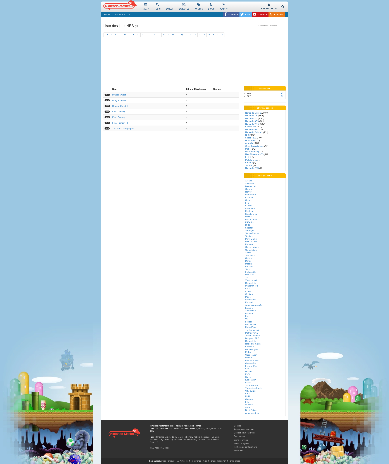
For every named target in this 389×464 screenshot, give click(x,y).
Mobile (248, 149)
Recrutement (239, 436)
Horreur (249, 371)
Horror (248, 192)
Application (250, 310)
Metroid (196, 437)
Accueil (107, 14)
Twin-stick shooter (254, 388)
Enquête (249, 308)
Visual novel (251, 280)
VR (246, 319)
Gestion (249, 294)
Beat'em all (250, 186)
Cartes (248, 189)
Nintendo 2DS (252, 168)
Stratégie (249, 230)
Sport (247, 269)
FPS (247, 203)
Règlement (238, 450)
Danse (248, 261)
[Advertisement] (194, 63)
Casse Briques (252, 247)
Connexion (268, 8)
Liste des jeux (119, 14)
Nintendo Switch (253, 113)
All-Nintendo (182, 461)
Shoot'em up (251, 214)
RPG (247, 225)
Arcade (248, 180)
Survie (248, 377)
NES (247, 135)
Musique (249, 211)
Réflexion (249, 222)
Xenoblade (205, 437)
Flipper (248, 322)
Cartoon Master (189, 439)
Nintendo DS (251, 115)
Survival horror (252, 233)
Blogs (211, 8)
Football (249, 302)
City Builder (250, 391)
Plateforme (250, 194)
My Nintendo (176, 439)
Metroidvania (251, 333)
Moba (248, 352)
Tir (246, 277)
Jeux (222, 8)
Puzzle (248, 216)
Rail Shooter (251, 219)
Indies (248, 291)
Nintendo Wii (251, 118)
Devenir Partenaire (168, 461)
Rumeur (249, 313)
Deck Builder (251, 410)
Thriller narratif (252, 330)
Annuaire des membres (244, 429)
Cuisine (248, 258)
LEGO (248, 157)
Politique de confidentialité (245, 447)
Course (248, 200)
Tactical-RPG (251, 385)
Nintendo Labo (204, 439)
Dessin (248, 264)
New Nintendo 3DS (254, 154)
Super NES (250, 137)
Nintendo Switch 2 (254, 132)
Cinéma (249, 162)
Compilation (251, 250)
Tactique (249, 236)
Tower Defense (252, 335)
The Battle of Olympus (123, 128)
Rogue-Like (250, 283)
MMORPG (250, 274)
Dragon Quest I (119, 100)
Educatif (249, 266)
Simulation (250, 255)
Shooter (249, 228)
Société (248, 165)
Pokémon (188, 437)
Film (247, 368)
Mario (180, 437)
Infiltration (250, 208)
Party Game (251, 239)
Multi (247, 396)
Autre (247, 407)
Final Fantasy (118, 111)
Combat (249, 197)
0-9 (106, 35)
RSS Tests (165, 448)
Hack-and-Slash (253, 344)
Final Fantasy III (120, 123)
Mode (248, 297)
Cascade (249, 346)
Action (248, 252)
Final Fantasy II (119, 117)
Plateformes (251, 160)
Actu (145, 8)
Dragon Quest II (120, 106)
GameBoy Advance (254, 146)
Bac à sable (250, 324)
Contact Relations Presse (245, 433)
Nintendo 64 (251, 129)
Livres (248, 382)
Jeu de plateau (252, 413)
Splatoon (215, 437)
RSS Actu (154, 448)
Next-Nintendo (195, 461)
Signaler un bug (241, 440)
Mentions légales (241, 443)
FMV (247, 374)
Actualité (249, 143)
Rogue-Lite (250, 341)
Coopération (251, 355)
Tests (157, 8)
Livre (247, 316)
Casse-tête (250, 363)
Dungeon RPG (252, 338)
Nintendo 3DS (252, 121)
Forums (198, 8)
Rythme (249, 244)
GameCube (250, 126)
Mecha (248, 357)
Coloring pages (233, 461)
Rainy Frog (250, 327)
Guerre (248, 205)
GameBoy (250, 140)
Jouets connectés (253, 305)
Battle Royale (251, 349)
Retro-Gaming (252, 151)
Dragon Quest (119, 95)
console (249, 404)
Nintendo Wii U (252, 124)
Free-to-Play (251, 366)
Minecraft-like (251, 286)
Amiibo (166, 439)
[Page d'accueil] (124, 433)
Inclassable (250, 272)
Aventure (249, 183)
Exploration (250, 380)
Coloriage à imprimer (217, 461)
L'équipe (237, 426)
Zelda (174, 437)
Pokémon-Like (252, 360)
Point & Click (251, 241)
